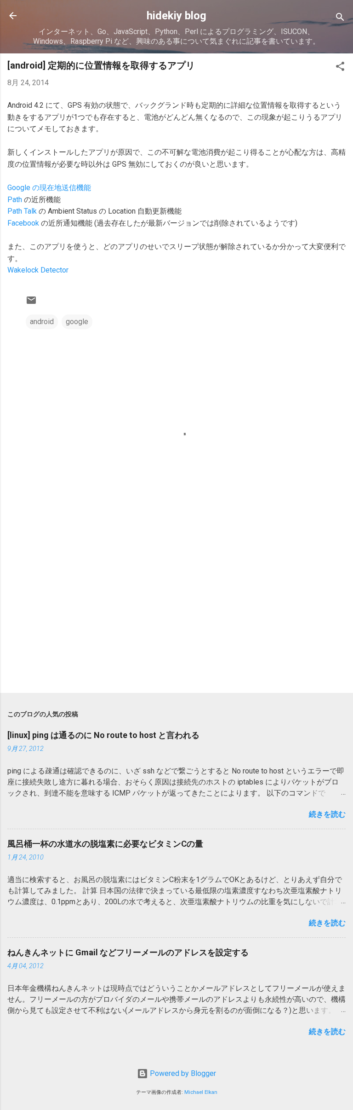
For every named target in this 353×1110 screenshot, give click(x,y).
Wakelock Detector (37, 270)
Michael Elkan (200, 1092)
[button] (340, 68)
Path (14, 199)
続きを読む (327, 814)
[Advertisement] (176, 613)
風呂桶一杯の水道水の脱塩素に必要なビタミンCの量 (105, 843)
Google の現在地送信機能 (49, 187)
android (42, 321)
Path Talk (22, 211)
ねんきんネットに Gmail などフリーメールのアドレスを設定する (128, 952)
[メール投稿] (31, 303)
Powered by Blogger (182, 1073)
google (77, 321)
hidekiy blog (176, 15)
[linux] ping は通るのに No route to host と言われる (103, 735)
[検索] (340, 19)
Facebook (23, 223)
